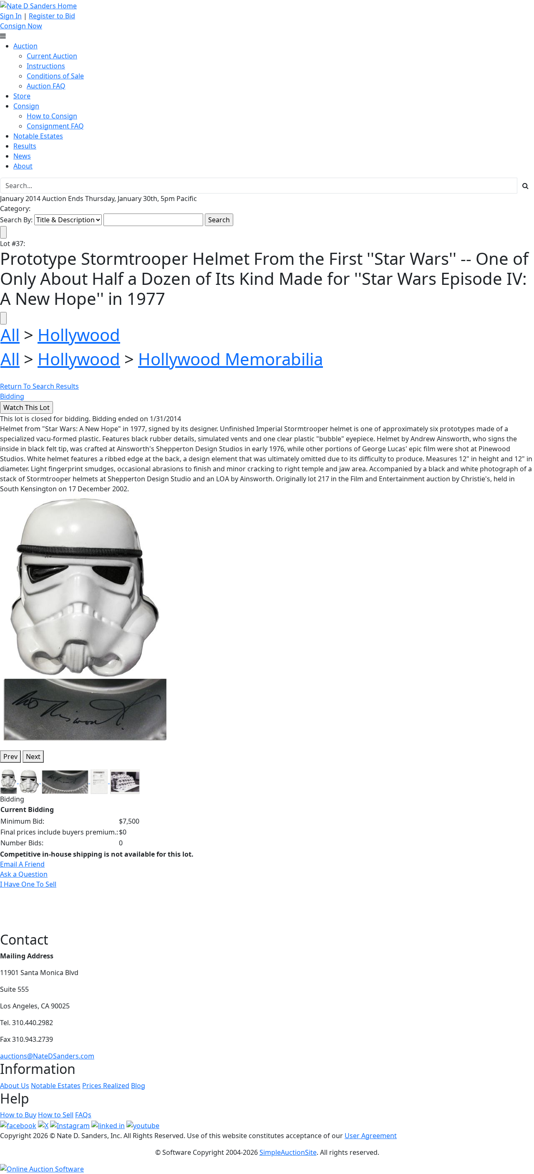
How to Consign (52, 116)
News (22, 156)
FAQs (83, 1114)
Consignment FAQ (55, 126)
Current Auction (52, 55)
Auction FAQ (46, 86)
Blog (138, 1085)
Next (33, 756)
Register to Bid (52, 15)
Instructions (46, 65)
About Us (14, 1085)
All (10, 334)
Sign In (11, 15)
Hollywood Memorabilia (230, 358)
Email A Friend (22, 864)
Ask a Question (24, 874)
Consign (26, 106)
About (23, 166)
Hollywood (79, 334)
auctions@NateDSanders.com (47, 1056)
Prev (10, 756)
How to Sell (55, 1114)
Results (24, 146)
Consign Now (21, 25)
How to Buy (18, 1114)
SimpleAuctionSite (288, 1152)
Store (21, 96)
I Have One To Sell (28, 884)
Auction (25, 45)
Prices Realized (105, 1085)
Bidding (12, 396)
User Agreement (371, 1135)
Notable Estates (38, 136)
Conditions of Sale (55, 75)
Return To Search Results (39, 386)
